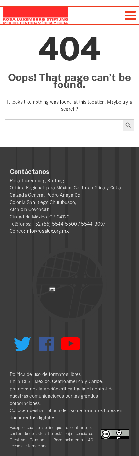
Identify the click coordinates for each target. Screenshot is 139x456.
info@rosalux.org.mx (47, 231)
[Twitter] (22, 346)
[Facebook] (46, 344)
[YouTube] (70, 346)
